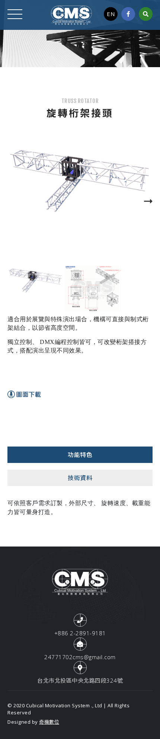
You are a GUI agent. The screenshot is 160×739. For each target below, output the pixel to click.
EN (111, 14)
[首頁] (71, 14)
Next (145, 201)
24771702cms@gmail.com (80, 657)
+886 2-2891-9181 (80, 633)
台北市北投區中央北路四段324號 (80, 680)
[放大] (80, 182)
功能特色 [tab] (80, 455)
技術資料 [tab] (80, 478)
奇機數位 (49, 721)
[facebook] (128, 14)
